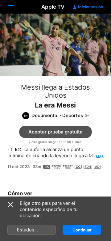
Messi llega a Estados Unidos (55, 91)
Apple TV (52, 7)
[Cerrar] (10, 204)
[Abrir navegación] (14, 7)
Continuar (82, 229)
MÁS (100, 156)
